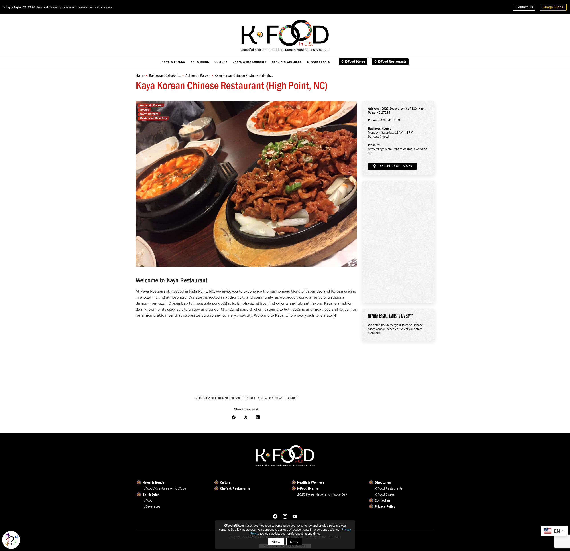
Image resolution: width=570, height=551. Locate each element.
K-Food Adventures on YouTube (164, 488)
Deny (294, 541)
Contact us (382, 500)
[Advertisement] (246, 354)
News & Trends (153, 482)
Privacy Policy (385, 506)
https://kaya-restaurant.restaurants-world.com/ (397, 151)
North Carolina (149, 114)
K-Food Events (307, 488)
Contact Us (524, 7)
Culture (225, 482)
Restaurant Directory (153, 118)
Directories (383, 482)
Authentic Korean (151, 105)
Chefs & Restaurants (235, 488)
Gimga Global (553, 7)
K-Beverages (151, 506)
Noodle (144, 109)
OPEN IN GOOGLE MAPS (395, 166)
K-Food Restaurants (389, 488)
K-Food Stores (385, 494)
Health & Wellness (310, 482)
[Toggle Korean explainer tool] (11, 540)
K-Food (147, 500)
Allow (276, 541)
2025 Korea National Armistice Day (322, 494)
